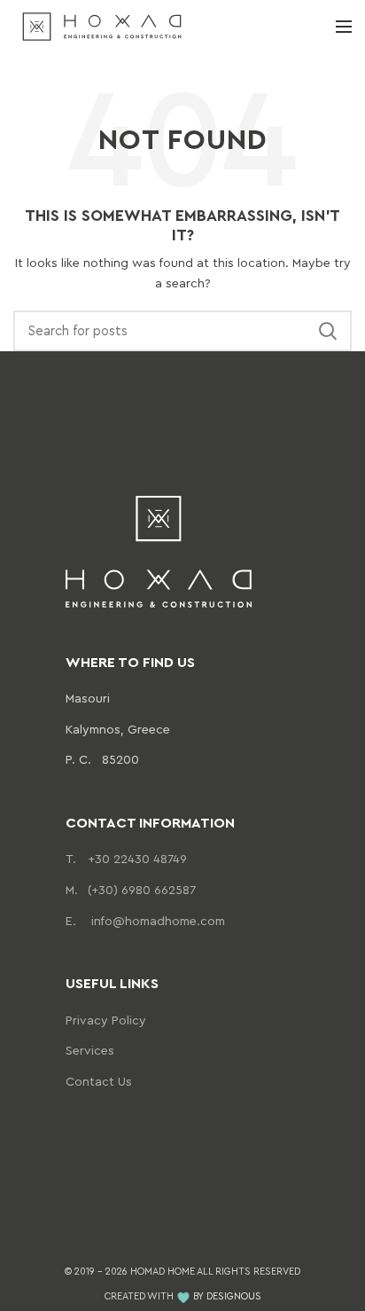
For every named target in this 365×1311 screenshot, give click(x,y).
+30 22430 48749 (126, 858)
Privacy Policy (106, 1019)
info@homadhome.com (145, 920)
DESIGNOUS (233, 1296)
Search (328, 330)
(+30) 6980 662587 (131, 889)
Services (90, 1049)
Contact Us (99, 1080)
